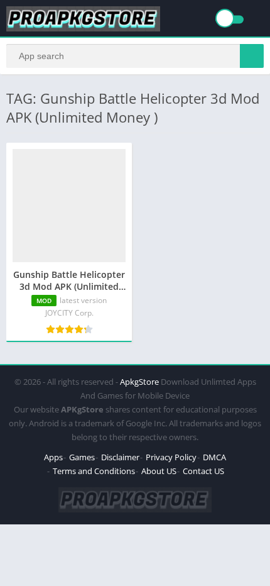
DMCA (214, 457)
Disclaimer (120, 457)
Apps (53, 457)
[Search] (252, 56)
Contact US (203, 471)
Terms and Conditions (94, 471)
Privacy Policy (171, 457)
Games (82, 457)
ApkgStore (139, 381)
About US (158, 471)
